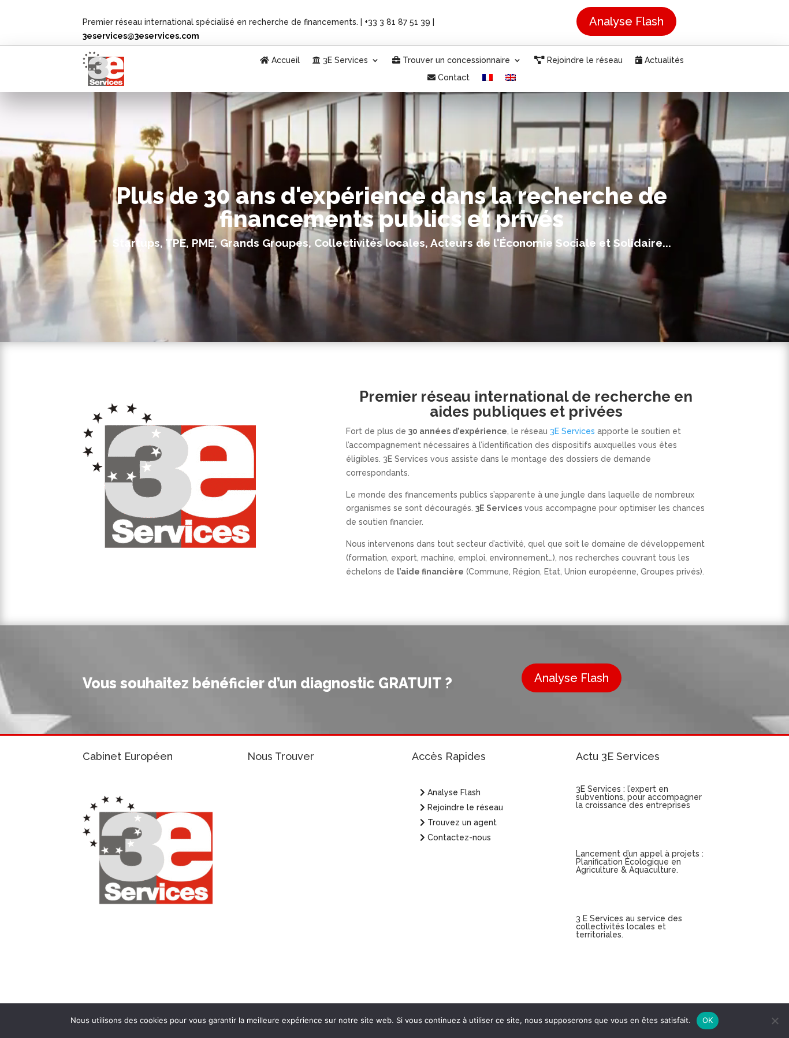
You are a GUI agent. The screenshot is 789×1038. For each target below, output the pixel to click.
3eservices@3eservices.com (141, 35)
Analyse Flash (626, 21)
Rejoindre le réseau (584, 60)
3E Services (344, 60)
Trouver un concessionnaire (455, 60)
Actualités (663, 60)
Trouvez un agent (462, 822)
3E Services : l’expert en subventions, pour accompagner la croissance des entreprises (639, 797)
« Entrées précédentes (617, 985)
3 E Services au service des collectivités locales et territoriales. (629, 926)
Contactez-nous (458, 837)
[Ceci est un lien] (103, 82)
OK (707, 1020)
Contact (453, 77)
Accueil (284, 60)
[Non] (774, 1020)
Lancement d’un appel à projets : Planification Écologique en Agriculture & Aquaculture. (640, 861)
